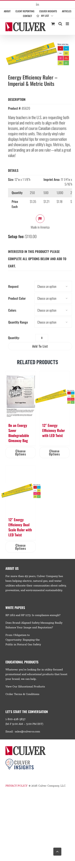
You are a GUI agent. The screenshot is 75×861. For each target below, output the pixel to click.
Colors (12, 310)
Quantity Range (18, 322)
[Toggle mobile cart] (53, 24)
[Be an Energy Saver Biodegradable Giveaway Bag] (20, 395)
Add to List (40, 346)
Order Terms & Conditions (22, 694)
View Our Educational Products (25, 686)
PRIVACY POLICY (16, 785)
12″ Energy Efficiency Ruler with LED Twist (53, 430)
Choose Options (20, 452)
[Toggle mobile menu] (68, 24)
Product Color (17, 298)
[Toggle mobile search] (60, 24)
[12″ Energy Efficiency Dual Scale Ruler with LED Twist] (20, 489)
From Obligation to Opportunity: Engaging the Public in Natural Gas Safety (23, 639)
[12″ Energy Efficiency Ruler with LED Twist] (54, 395)
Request (13, 286)
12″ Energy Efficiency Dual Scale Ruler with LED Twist (20, 527)
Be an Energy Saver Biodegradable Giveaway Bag (18, 433)
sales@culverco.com (27, 731)
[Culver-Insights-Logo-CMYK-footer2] (19, 760)
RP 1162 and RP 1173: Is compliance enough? (32, 615)
